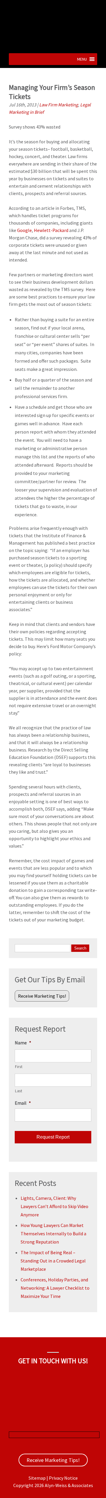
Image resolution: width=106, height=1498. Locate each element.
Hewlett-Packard (51, 230)
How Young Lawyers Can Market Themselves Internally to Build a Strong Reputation (53, 1233)
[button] (82, 59)
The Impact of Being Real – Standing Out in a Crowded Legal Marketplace (53, 1260)
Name (23, 1043)
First (18, 1066)
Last (18, 1090)
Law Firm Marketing (58, 105)
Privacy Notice (63, 1478)
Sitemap (37, 1478)
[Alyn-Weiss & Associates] (53, 45)
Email (23, 1103)
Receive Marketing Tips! (42, 996)
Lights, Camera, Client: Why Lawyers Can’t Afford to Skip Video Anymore (54, 1206)
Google (24, 230)
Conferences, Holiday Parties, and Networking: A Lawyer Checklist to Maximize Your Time (55, 1288)
